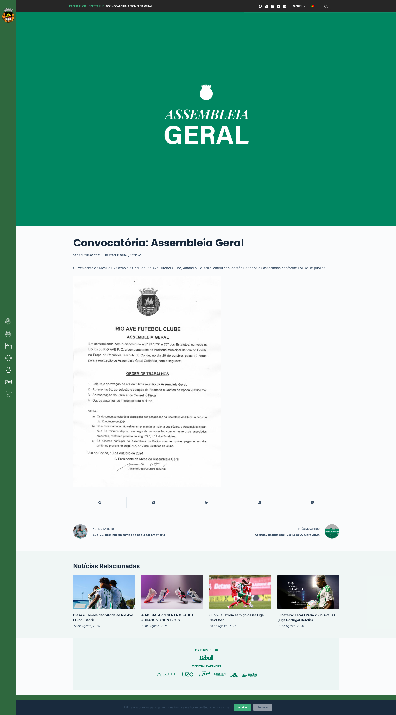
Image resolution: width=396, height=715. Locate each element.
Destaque (97, 6)
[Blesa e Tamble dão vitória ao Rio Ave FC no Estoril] (104, 592)
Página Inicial (78, 6)
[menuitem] (312, 6)
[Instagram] (272, 6)
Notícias (136, 255)
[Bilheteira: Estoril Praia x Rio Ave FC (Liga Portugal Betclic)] (308, 592)
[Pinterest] (206, 502)
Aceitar (242, 707)
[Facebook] (260, 6)
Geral (124, 255)
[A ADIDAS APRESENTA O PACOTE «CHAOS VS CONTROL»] (172, 592)
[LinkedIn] (284, 6)
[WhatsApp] (312, 502)
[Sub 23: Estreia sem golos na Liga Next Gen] (240, 592)
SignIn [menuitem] (297, 6)
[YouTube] (278, 6)
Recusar (263, 707)
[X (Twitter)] (266, 6)
